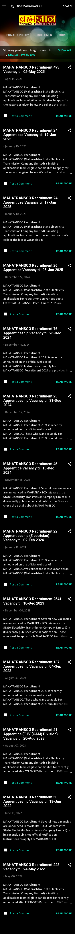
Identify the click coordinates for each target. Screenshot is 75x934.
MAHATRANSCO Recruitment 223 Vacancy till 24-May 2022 (31, 867)
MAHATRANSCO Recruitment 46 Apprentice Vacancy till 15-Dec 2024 (30, 468)
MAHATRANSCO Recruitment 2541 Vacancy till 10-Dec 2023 (32, 601)
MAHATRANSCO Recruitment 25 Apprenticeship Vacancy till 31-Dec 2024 (32, 400)
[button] (69, 68)
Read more (64, 116)
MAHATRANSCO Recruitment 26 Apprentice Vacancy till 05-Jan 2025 (33, 267)
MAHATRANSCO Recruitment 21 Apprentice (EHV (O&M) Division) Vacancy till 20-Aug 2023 (30, 734)
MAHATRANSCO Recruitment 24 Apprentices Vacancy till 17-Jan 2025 (30, 134)
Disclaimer (43, 35)
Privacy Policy (17, 35)
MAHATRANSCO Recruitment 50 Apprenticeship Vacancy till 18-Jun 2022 (32, 801)
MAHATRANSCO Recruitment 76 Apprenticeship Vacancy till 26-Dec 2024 (32, 333)
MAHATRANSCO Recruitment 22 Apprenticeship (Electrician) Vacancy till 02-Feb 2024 (30, 535)
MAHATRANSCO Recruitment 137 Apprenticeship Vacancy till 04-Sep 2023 (32, 666)
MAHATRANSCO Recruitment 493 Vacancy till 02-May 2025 (31, 69)
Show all (65, 50)
